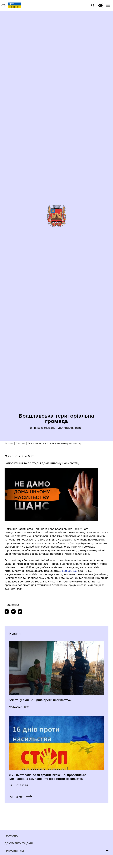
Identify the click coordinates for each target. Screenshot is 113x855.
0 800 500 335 (68, 570)
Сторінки (20, 443)
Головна (9, 443)
